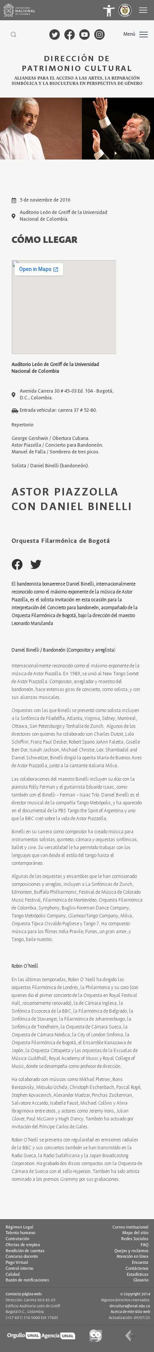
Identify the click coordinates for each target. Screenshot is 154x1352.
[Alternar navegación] (144, 10)
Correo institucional (130, 1227)
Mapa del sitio (135, 1233)
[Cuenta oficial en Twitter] (54, 34)
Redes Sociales (134, 1239)
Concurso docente (22, 1256)
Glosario (140, 1280)
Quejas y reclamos (131, 1251)
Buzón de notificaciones (27, 1280)
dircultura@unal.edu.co (130, 1306)
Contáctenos (137, 1268)
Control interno (19, 1268)
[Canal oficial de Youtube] (84, 34)
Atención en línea (132, 1256)
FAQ (144, 1245)
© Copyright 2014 (135, 1294)
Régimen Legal (19, 1227)
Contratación (17, 1239)
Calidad (12, 1274)
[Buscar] (13, 34)
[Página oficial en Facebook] (69, 34)
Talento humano (20, 1233)
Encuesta (140, 1262)
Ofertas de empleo (23, 1245)
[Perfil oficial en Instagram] (99, 34)
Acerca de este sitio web (130, 1312)
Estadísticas (137, 1274)
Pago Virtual (17, 1262)
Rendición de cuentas (25, 1251)
